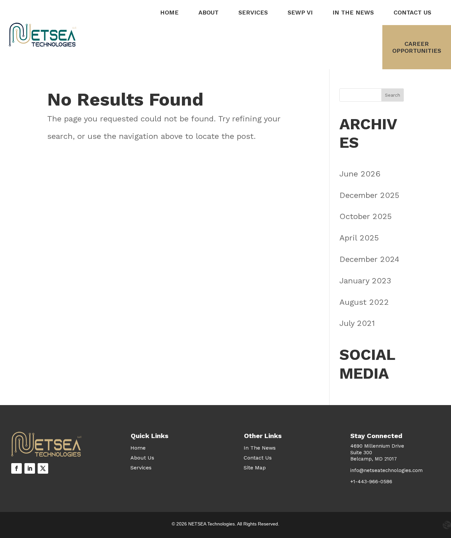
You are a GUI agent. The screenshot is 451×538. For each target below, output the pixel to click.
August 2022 (364, 302)
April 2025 (359, 237)
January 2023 (365, 280)
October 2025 (365, 216)
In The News (353, 12)
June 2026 (359, 173)
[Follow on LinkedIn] (29, 468)
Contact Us (412, 12)
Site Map (255, 468)
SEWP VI (300, 12)
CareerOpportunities (416, 47)
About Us (142, 458)
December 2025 (369, 195)
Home (169, 12)
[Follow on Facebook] (16, 468)
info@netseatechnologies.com (386, 470)
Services (253, 12)
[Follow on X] (43, 468)
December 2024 (369, 259)
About (208, 12)
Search (392, 95)
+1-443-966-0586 (371, 482)
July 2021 (357, 323)
